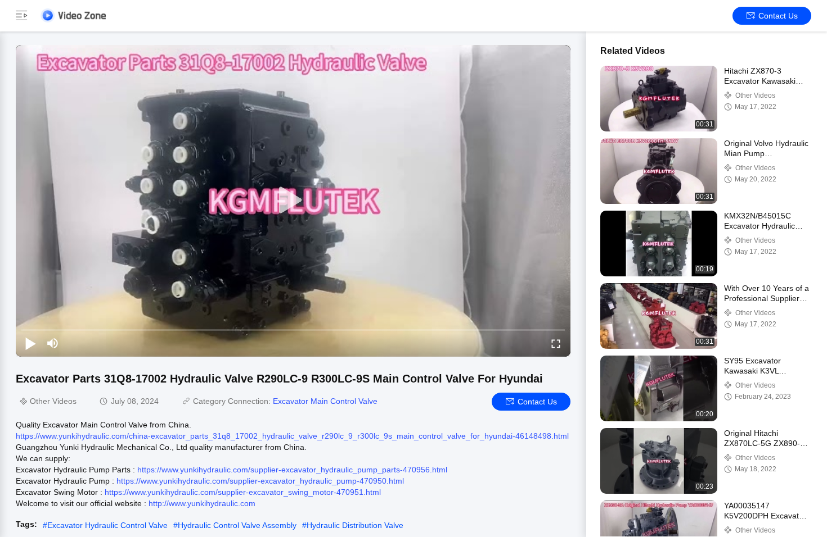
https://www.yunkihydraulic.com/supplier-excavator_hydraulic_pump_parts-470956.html (292, 469)
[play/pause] (30, 343)
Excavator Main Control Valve (325, 401)
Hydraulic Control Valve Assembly (237, 525)
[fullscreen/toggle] (556, 343)
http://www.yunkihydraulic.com (202, 503)
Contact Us (778, 15)
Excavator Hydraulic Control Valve (107, 525)
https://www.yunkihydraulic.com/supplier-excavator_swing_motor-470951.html (243, 492)
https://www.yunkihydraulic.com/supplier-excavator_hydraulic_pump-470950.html (260, 480)
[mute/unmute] (53, 343)
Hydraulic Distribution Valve (355, 525)
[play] (293, 200)
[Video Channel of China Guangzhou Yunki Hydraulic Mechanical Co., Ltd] (73, 15)
